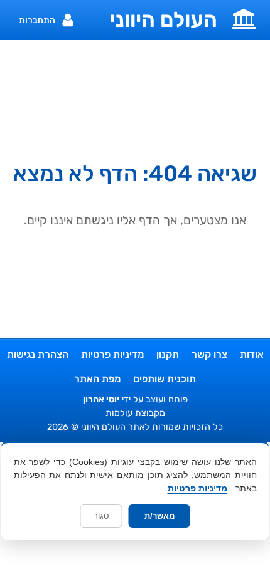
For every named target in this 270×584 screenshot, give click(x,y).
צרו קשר (209, 354)
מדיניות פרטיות (112, 354)
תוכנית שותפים (164, 379)
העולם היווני (163, 20)
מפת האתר (97, 379)
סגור (101, 516)
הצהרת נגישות (37, 354)
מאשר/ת (159, 516)
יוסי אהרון (101, 399)
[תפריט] (243, 17)
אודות (252, 354)
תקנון (167, 354)
